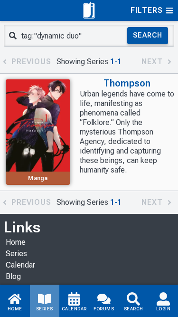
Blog (13, 276)
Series (16, 253)
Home (16, 242)
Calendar (20, 264)
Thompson (126, 83)
